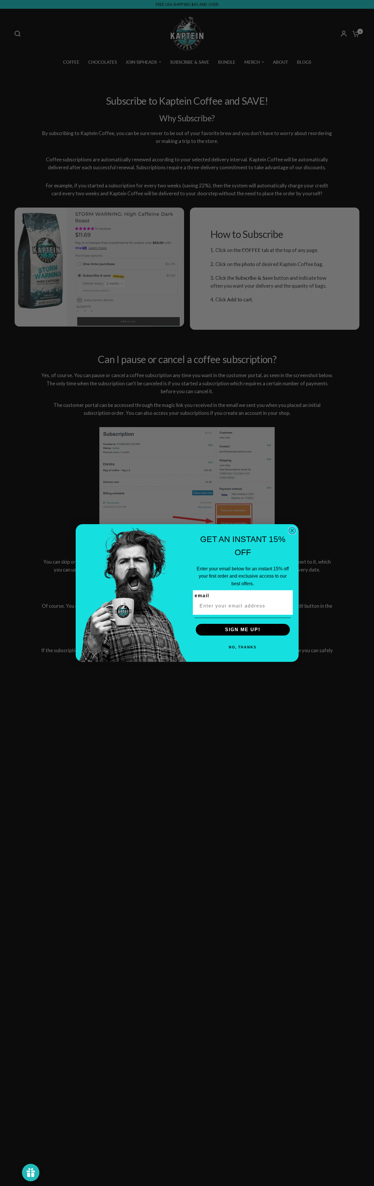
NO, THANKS (243, 647)
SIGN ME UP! (242, 629)
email (202, 595)
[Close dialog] (292, 530)
